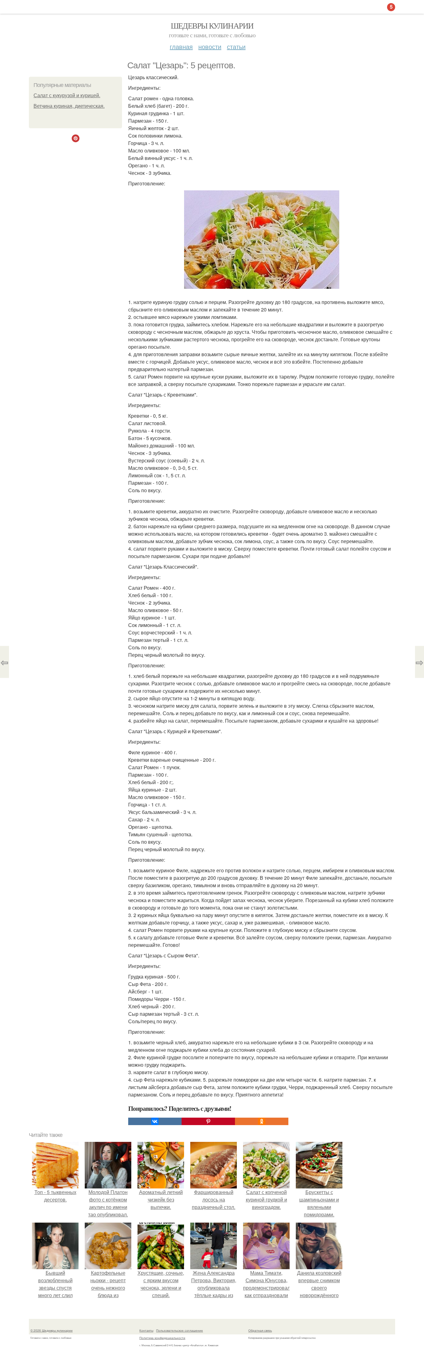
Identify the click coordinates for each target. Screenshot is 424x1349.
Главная (181, 46)
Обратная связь (260, 1330)
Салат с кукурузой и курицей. (67, 95)
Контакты (146, 1330)
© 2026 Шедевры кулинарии (51, 1330)
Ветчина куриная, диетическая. (69, 106)
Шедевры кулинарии (212, 25)
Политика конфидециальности (162, 1338)
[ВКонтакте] (155, 1121)
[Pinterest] (208, 1121)
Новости (209, 46)
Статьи (236, 46)
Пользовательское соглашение (179, 1330)
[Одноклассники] (261, 1121)
